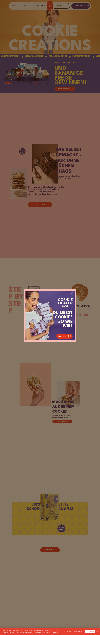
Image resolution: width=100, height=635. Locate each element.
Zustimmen (90, 631)
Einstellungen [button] (67, 631)
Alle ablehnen (78, 631)
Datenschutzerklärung (51, 632)
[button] (72, 293)
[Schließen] (97, 631)
